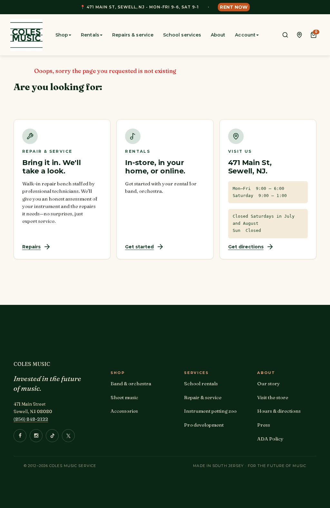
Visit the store (272, 397)
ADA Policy (270, 439)
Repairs (31, 247)
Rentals (90, 35)
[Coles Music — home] (26, 35)
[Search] (285, 35)
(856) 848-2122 (31, 419)
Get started (139, 247)
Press (263, 425)
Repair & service (202, 397)
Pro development (204, 425)
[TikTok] (52, 435)
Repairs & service (132, 35)
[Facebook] (20, 435)
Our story (268, 383)
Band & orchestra (131, 383)
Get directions (246, 247)
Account (245, 35)
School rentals (201, 383)
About (218, 35)
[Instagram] (36, 435)
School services (182, 35)
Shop (61, 35)
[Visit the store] (299, 35)
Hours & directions (279, 411)
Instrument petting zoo (210, 411)
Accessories (124, 411)
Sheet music (124, 397)
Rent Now (234, 7)
